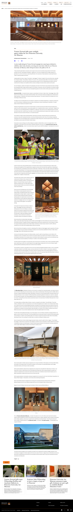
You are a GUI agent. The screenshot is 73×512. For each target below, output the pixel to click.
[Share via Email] (22, 61)
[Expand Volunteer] (59, 4)
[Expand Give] (63, 4)
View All (6, 462)
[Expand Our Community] (48, 4)
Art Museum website (32, 420)
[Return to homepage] (6, 504)
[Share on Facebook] (15, 61)
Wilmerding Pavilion (19, 290)
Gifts (15, 48)
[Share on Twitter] (18, 61)
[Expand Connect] (53, 4)
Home (2, 8)
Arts (18, 458)
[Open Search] (70, 2)
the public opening (45, 420)
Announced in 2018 (17, 93)
